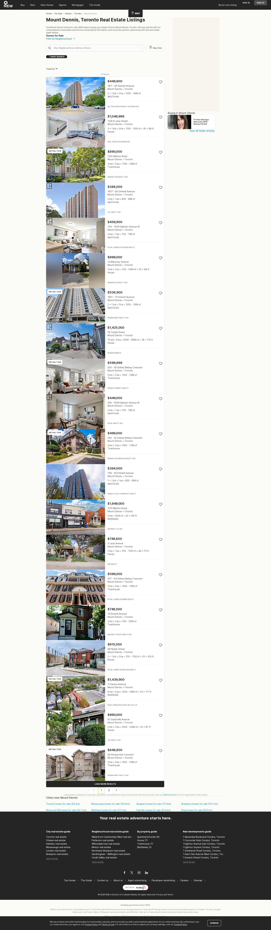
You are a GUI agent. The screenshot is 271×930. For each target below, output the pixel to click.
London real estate (56, 850)
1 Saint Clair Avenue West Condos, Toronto (204, 854)
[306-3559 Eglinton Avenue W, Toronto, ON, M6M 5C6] (105, 411)
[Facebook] (124, 873)
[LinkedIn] (146, 873)
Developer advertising (163, 880)
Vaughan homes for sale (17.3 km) (153, 804)
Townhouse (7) (145, 843)
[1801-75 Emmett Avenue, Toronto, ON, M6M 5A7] (105, 305)
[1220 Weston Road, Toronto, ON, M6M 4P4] (105, 165)
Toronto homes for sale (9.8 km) (63, 804)
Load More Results (105, 784)
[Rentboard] (141, 887)
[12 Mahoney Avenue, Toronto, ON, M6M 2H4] (105, 270)
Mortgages (77, 5)
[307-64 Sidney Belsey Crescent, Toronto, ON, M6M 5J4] (105, 587)
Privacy (159, 894)
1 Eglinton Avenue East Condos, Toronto (204, 843)
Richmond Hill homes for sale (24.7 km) (66, 810)
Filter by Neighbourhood (59, 38)
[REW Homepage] (8, 5)
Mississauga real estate (58, 847)
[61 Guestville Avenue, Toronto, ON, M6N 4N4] (105, 728)
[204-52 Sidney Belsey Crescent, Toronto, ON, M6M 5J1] (105, 446)
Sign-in (246, 3)
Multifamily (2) (144, 847)
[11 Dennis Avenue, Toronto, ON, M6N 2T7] (105, 693)
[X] (131, 873)
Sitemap (198, 880)
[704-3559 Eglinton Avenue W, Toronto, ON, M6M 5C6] (105, 235)
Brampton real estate (57, 854)
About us (118, 880)
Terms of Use (169, 795)
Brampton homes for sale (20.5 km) (199, 804)
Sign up (260, 3)
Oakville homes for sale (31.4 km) (153, 810)
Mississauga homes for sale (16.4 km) (110, 804)
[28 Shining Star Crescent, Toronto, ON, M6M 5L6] (105, 763)
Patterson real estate (103, 840)
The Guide (94, 5)
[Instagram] (139, 873)
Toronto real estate (56, 837)
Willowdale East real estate (106, 843)
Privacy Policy (91, 924)
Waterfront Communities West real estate (113, 837)
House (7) (142, 840)
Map (137, 13)
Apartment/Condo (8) (148, 837)
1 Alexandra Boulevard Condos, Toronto (204, 837)
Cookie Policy (180, 924)
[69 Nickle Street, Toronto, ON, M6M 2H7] (105, 657)
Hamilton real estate (56, 843)
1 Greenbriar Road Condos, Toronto (202, 850)
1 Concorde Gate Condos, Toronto (201, 840)
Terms (170, 894)
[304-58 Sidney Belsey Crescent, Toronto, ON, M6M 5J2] (105, 376)
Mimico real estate (101, 847)
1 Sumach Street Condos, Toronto (200, 857)
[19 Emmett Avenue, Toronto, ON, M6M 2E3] (105, 622)
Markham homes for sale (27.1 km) (109, 810)
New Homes (47, 5)
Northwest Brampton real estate (108, 850)
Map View (157, 48)
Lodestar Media (129, 894)
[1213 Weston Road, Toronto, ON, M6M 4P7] (105, 517)
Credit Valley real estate (104, 857)
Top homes (70, 880)
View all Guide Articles (202, 130)
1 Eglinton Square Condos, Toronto (201, 847)
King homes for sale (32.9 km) (197, 810)
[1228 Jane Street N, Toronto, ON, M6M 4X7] (105, 129)
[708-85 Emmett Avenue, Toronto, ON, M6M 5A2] (105, 481)
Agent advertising (137, 880)
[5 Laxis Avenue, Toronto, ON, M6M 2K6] (105, 552)
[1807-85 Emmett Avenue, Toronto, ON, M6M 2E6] (105, 200)
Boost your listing (228, 5)
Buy (23, 5)
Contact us (102, 880)
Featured (50, 69)
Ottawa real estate (56, 840)
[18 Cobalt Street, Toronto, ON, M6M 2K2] (105, 341)
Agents (62, 5)
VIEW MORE (52, 859)
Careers (184, 880)
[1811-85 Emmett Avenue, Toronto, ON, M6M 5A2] (105, 94)
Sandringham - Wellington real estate (111, 854)
